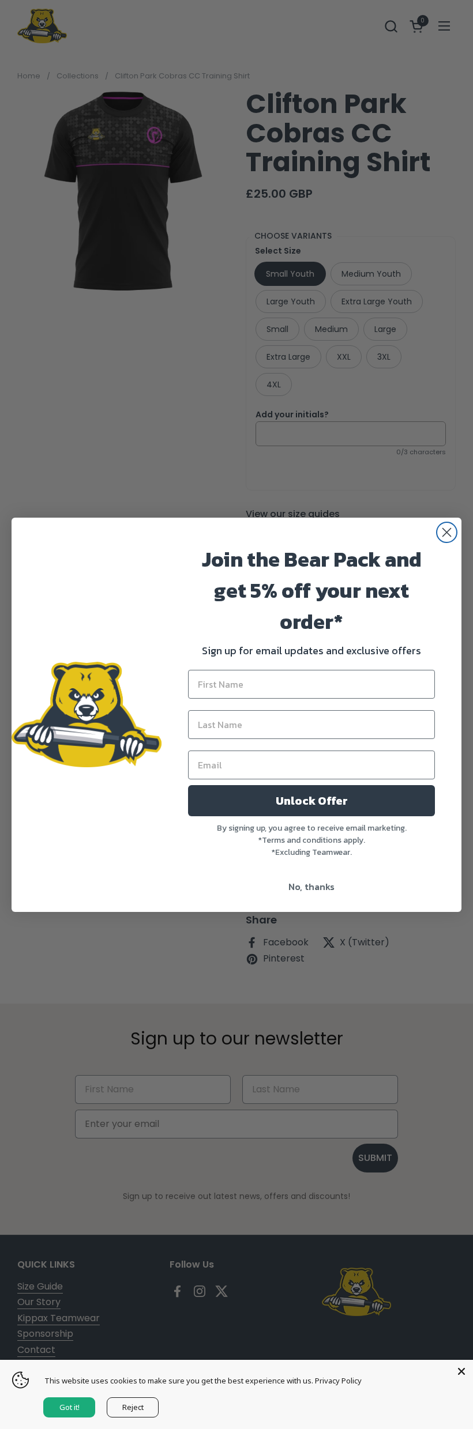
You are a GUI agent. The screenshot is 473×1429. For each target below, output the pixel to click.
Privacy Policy (338, 1380)
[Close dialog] (447, 532)
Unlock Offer (312, 800)
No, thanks (311, 886)
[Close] (461, 1371)
